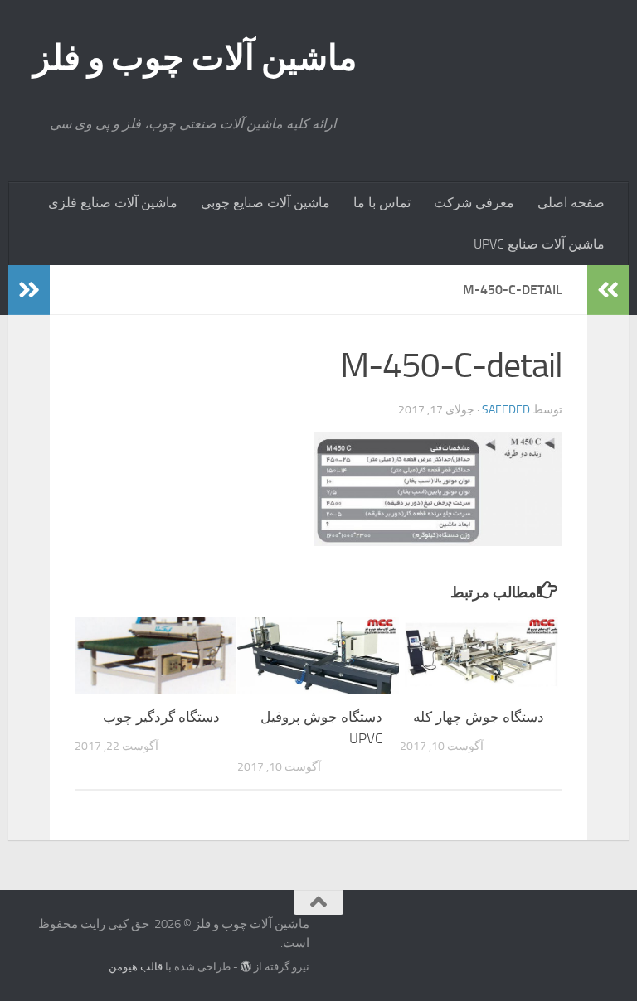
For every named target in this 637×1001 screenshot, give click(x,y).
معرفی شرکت (474, 202)
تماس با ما (382, 202)
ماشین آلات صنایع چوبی (265, 202)
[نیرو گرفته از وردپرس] (246, 966)
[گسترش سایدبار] (29, 290)
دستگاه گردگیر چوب (161, 716)
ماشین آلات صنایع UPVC (539, 244)
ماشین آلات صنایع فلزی (112, 202)
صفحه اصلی (571, 202)
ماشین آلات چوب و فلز (195, 58)
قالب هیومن (136, 966)
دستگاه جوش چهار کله (478, 716)
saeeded (506, 410)
